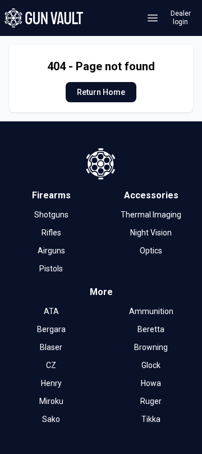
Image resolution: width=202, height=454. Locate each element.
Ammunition (151, 311)
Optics (151, 250)
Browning (151, 347)
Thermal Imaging (151, 214)
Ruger (151, 401)
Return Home (101, 92)
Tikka (150, 419)
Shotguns (51, 214)
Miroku (51, 401)
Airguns (51, 250)
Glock (150, 365)
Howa (151, 383)
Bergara (51, 329)
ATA (51, 311)
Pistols (51, 268)
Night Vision (151, 232)
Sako (51, 419)
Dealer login (181, 18)
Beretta (150, 329)
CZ (51, 365)
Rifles (51, 232)
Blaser (51, 347)
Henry (51, 383)
